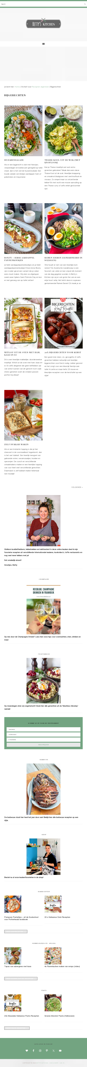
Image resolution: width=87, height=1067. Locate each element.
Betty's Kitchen (43, 23)
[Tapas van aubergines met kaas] (12, 964)
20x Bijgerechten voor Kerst (63, 352)
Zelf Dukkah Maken (16, 444)
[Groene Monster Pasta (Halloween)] (64, 1003)
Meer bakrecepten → (15, 931)
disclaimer (54, 1063)
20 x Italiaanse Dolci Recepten (57, 917)
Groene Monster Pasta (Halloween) (60, 1016)
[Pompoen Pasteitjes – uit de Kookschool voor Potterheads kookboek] (23, 905)
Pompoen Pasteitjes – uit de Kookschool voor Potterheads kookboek (21, 918)
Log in (62, 1063)
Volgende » (77, 487)
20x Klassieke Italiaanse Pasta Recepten (21, 1016)
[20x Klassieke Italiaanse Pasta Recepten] (23, 1003)
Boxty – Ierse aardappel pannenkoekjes (19, 258)
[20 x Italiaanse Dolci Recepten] (64, 905)
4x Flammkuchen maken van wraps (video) (62, 966)
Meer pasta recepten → (17, 1028)
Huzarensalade (14, 160)
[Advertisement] (43, 64)
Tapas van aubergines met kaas (17, 966)
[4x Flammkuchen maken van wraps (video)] (53, 964)
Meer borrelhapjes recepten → (20, 978)
